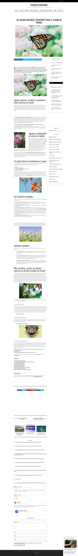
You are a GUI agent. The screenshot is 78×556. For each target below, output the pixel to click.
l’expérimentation (16, 355)
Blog (17, 10)
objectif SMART (37, 354)
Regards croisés (53, 171)
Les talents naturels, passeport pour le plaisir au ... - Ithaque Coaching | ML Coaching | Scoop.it (30, 449)
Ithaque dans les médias (46, 10)
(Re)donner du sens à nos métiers (19, 366)
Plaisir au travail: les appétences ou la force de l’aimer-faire (56, 108)
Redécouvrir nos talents (20, 313)
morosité (32, 67)
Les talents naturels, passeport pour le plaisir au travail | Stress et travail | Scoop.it (28, 466)
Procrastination (53, 166)
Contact (60, 10)
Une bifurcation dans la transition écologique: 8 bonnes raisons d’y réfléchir (19, 434)
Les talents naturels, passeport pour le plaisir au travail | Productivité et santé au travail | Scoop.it (30, 482)
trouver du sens (22, 168)
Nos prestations (35, 10)
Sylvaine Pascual (23, 510)
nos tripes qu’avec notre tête (42, 208)
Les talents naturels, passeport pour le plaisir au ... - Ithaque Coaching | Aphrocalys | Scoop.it (30, 458)
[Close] (64, 538)
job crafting (24, 299)
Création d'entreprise (54, 144)
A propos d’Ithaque (24, 10)
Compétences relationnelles (55, 142)
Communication (52, 137)
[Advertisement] (30, 404)
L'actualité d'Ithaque (54, 147)
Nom (15, 532)
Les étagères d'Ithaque (54, 149)
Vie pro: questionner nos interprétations (30, 433)
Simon (19, 502)
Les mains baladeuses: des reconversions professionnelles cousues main (70, 549)
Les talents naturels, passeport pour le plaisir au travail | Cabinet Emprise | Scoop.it (28, 442)
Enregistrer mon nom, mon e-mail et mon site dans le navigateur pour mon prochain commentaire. (28, 543)
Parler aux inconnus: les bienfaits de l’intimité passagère (56, 96)
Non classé (51, 155)
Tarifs (55, 10)
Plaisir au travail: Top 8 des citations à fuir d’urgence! (22, 367)
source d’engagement (30, 175)
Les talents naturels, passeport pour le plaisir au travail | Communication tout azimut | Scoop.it (30, 462)
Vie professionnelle (53, 181)
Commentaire (16, 522)
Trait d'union (52, 179)
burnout (21, 121)
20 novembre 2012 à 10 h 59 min (23, 487)
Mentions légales (57, 551)
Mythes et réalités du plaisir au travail (19, 368)
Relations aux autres (54, 176)
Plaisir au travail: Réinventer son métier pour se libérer (22, 369)
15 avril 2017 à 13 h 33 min (22, 503)
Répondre (45, 486)
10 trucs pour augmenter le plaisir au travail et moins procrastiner (24, 361)
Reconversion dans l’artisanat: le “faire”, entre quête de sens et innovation (56, 92)
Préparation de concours (55, 164)
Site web (15, 539)
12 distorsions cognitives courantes (56, 62)
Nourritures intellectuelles (55, 158)
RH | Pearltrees (18, 478)
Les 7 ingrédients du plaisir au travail (19, 362)
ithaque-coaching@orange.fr (38, 551)
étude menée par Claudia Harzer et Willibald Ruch (23, 117)
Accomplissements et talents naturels (22, 323)
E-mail (15, 535)
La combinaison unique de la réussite (19, 360)
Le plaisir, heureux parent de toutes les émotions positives (34, 152)
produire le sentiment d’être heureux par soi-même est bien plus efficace (33, 124)
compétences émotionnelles (55, 139)
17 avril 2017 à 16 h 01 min (23, 511)
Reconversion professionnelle (56, 169)
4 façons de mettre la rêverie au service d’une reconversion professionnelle (38, 418)
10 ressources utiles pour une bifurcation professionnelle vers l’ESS (41, 433)
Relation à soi (52, 174)
